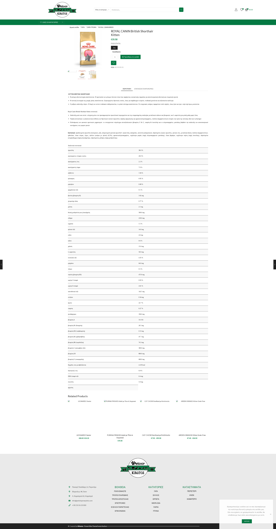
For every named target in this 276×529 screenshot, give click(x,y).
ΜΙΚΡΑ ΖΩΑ (156, 503)
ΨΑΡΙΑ (155, 507)
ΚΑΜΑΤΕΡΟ (192, 499)
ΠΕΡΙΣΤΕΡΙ (191, 491)
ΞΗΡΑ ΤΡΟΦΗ (91, 27)
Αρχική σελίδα (74, 27)
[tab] (127, 89)
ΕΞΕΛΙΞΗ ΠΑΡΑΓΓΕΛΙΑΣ (120, 507)
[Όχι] (270, 514)
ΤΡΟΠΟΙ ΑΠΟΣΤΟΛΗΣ (120, 499)
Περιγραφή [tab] (127, 89)
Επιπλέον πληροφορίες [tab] (143, 89)
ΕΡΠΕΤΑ (156, 499)
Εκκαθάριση (116, 52)
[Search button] (181, 10)
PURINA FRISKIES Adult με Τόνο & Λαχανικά (120, 436)
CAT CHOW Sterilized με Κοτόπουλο (156, 435)
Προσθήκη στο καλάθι (131, 57)
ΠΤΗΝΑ (156, 511)
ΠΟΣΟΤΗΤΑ (115, 43)
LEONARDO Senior (84, 435)
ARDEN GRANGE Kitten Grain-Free (192, 435)
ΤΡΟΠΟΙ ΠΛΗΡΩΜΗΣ (120, 495)
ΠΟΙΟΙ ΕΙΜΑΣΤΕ (120, 491)
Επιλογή (84, 417)
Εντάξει (246, 521)
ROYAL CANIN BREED (106, 27)
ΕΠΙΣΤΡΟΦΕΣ (120, 503)
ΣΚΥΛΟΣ (156, 495)
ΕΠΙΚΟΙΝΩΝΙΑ (120, 511)
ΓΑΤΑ (83, 27)
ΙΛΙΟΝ (191, 495)
